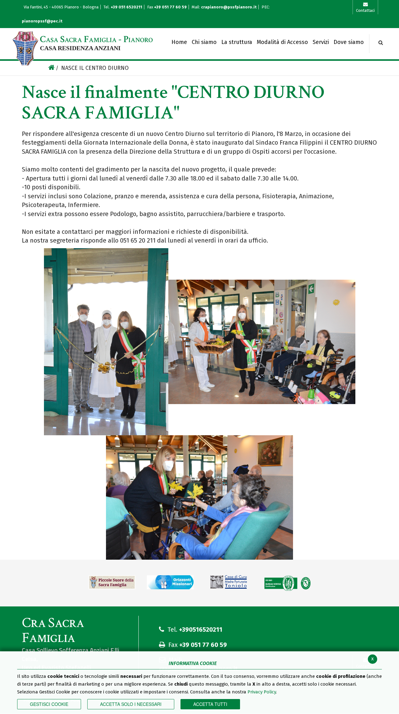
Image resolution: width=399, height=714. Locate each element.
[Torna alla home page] (51, 68)
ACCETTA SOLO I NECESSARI (130, 704)
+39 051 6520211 (127, 7)
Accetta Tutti (210, 704)
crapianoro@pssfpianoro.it (229, 7)
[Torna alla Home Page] (25, 48)
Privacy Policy (262, 692)
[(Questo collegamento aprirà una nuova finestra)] (112, 584)
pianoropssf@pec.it (42, 21)
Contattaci (365, 10)
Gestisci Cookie (49, 704)
